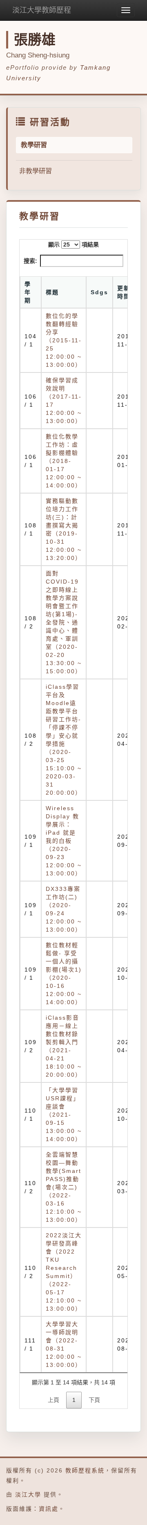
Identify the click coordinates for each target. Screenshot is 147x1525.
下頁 (94, 1400)
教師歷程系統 (85, 1470)
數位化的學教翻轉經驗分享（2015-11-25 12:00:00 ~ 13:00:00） (64, 340)
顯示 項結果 (73, 244)
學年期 (27, 292)
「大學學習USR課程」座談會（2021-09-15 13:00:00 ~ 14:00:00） (64, 1114)
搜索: (30, 261)
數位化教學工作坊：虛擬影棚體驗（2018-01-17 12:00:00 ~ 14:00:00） (64, 461)
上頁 (53, 1400)
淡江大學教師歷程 (41, 10)
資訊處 (48, 1508)
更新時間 (123, 292)
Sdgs (99, 292)
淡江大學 (28, 1494)
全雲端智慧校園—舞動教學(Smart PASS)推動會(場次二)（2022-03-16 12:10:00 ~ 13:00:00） (64, 1187)
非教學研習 (35, 170)
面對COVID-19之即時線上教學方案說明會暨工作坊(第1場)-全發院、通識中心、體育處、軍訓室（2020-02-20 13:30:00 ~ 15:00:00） (64, 622)
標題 (52, 292)
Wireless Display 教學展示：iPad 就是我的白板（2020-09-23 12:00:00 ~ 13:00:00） (64, 841)
